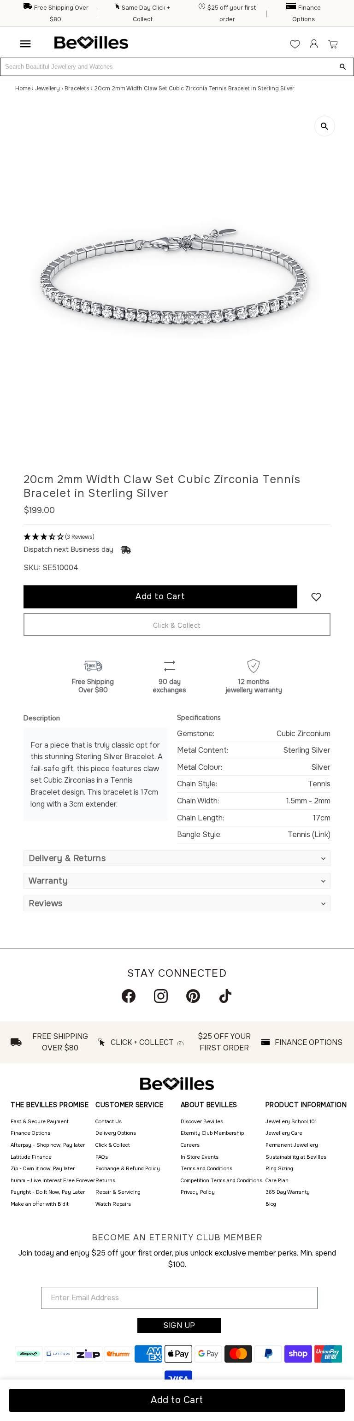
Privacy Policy (198, 1192)
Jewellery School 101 (291, 1121)
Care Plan (277, 1180)
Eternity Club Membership (212, 1133)
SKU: (32, 567)
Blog (271, 1204)
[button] (177, 537)
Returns (105, 1180)
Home (22, 88)
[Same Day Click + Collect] (117, 8)
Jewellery (47, 88)
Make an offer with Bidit (40, 1204)
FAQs (101, 1157)
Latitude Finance (31, 1157)
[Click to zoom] (324, 126)
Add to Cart (177, 1400)
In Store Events (199, 1157)
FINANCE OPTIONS (308, 1042)
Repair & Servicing (118, 1192)
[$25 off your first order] (202, 8)
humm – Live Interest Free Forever (53, 1180)
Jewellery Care (284, 1133)
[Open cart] (332, 44)
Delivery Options (115, 1133)
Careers (190, 1145)
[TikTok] (225, 996)
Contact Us (108, 1121)
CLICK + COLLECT (142, 1042)
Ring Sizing (279, 1168)
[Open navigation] (25, 43)
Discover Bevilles (202, 1121)
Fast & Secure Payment (40, 1121)
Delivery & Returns (67, 858)
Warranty (48, 881)
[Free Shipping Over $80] (28, 8)
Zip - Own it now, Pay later (43, 1168)
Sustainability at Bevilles (296, 1157)
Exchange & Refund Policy (127, 1168)
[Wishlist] (295, 44)
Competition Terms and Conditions (221, 1180)
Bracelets (77, 88)
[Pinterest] (193, 996)
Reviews (46, 903)
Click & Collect (177, 625)
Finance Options (30, 1133)
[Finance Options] (291, 8)
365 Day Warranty (288, 1192)
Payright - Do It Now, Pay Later (48, 1192)
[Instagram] (161, 996)
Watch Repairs (113, 1204)
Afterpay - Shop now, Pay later (48, 1145)
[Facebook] (129, 996)
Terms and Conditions (206, 1168)
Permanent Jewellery (292, 1145)
